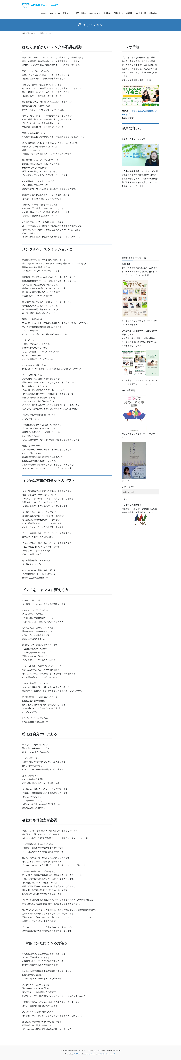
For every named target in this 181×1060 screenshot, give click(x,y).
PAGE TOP (175, 1026)
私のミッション (129, 492)
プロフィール (128, 486)
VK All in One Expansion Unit (106, 1054)
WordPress (77, 1054)
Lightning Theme (89, 1054)
